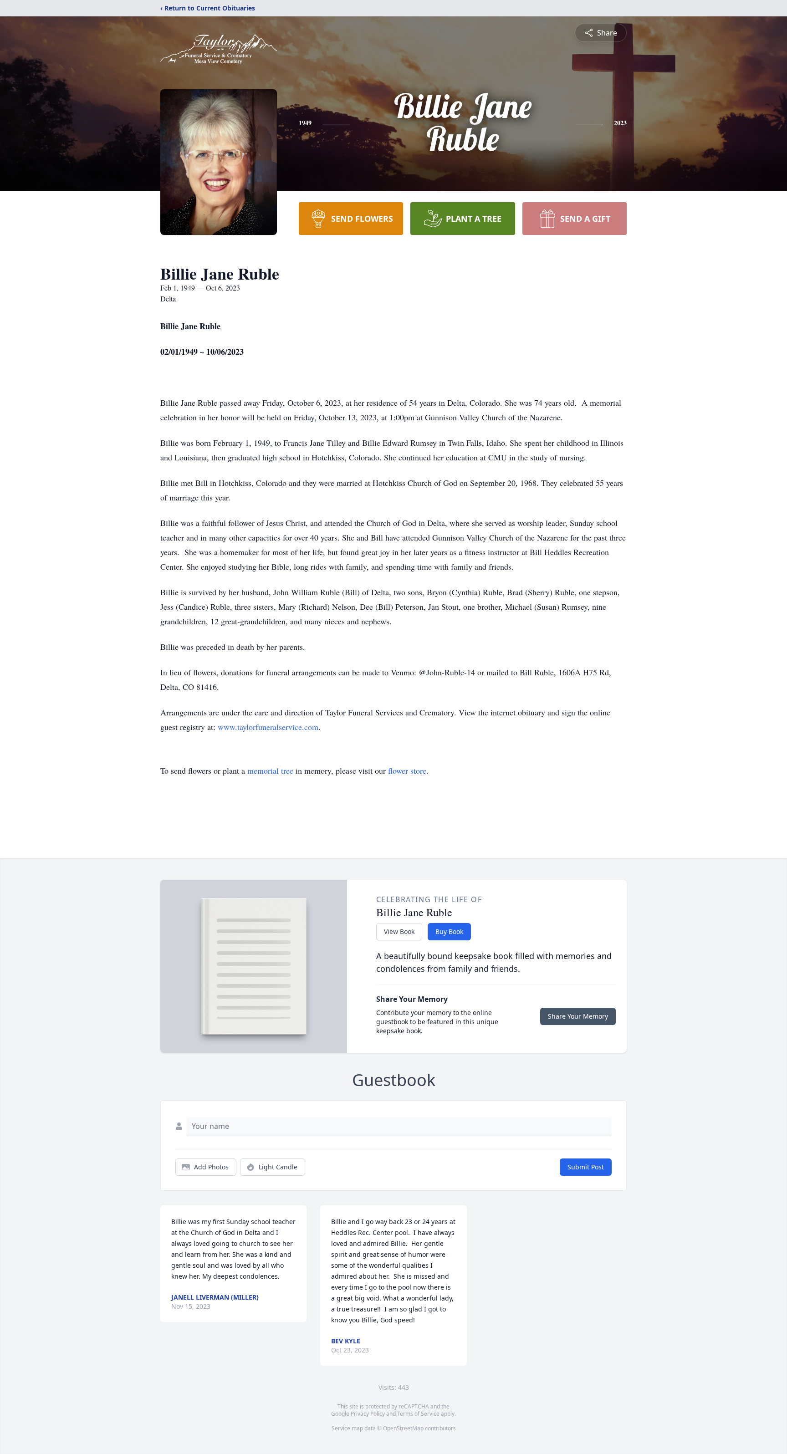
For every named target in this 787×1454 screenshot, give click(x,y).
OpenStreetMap (403, 1428)
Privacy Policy (368, 1414)
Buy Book (449, 931)
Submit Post (585, 1167)
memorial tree (270, 770)
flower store (407, 770)
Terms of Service (418, 1414)
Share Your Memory (578, 1016)
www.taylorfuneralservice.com (268, 726)
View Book (399, 931)
